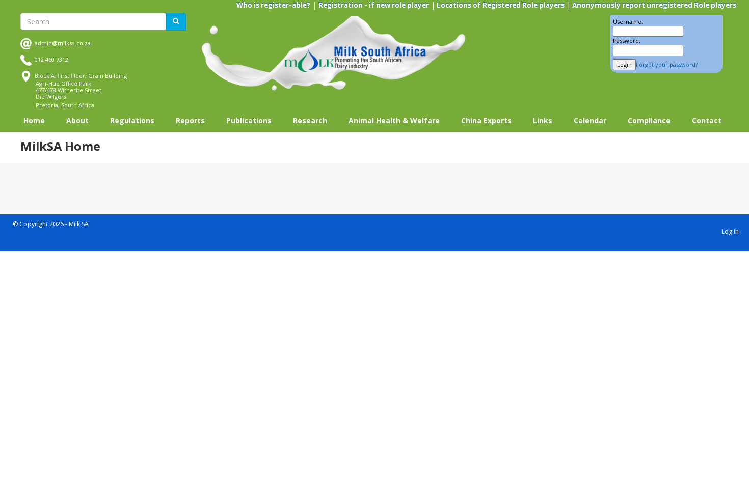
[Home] (333, 53)
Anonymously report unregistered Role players (653, 5)
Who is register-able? (273, 5)
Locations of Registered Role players (500, 5)
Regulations (132, 120)
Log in (730, 231)
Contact (706, 120)
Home (34, 120)
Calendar (590, 120)
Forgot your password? (667, 64)
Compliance (649, 120)
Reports (190, 120)
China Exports (486, 120)
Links (542, 120)
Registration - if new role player (373, 5)
